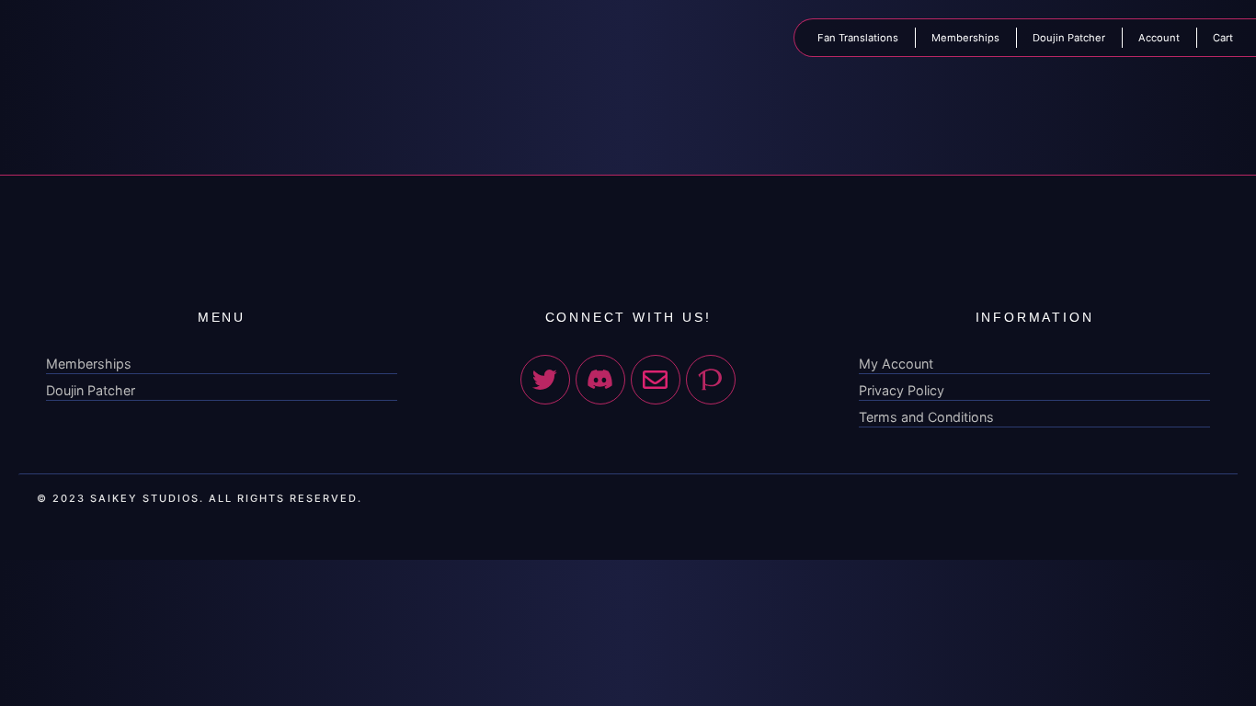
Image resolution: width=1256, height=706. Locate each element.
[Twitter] (545, 379)
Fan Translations (857, 37)
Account (1159, 37)
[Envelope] (655, 379)
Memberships (965, 37)
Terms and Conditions (926, 417)
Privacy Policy (901, 390)
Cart (1223, 37)
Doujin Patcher (1069, 37)
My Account (896, 363)
